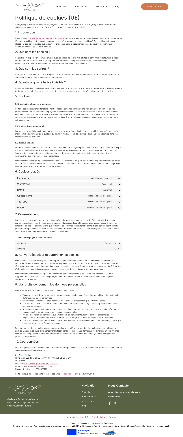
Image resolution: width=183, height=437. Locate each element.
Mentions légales (75, 417)
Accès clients (101, 6)
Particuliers (61, 6)
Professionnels (81, 6)
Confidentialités (99, 417)
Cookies (112, 417)
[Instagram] (115, 403)
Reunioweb (108, 423)
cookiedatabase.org (69, 374)
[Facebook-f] (109, 403)
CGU (87, 417)
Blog (117, 6)
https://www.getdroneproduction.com (45, 38)
